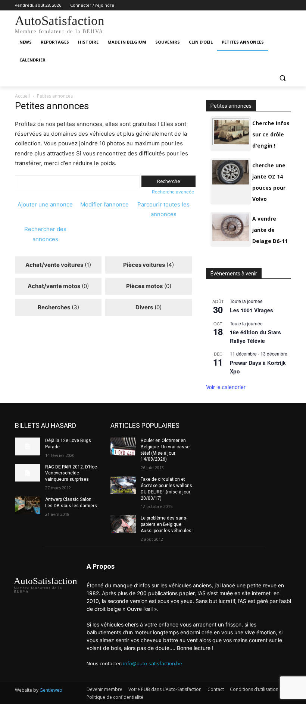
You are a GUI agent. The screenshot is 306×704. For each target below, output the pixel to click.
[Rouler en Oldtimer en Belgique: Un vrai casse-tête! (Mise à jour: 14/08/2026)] (123, 446)
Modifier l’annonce (104, 204)
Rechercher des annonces (45, 233)
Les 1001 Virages (251, 310)
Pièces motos (144, 286)
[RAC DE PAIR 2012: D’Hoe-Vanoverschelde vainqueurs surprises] (27, 473)
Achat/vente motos (54, 286)
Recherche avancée (173, 192)
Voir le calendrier (226, 387)
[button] (282, 78)
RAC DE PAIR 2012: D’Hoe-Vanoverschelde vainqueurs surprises (71, 473)
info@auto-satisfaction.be (152, 663)
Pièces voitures (144, 264)
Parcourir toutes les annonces (163, 209)
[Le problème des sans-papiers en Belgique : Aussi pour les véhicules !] (123, 524)
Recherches (54, 307)
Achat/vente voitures (54, 264)
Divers (144, 307)
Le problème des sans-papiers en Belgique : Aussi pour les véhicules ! (167, 524)
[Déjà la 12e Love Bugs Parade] (27, 446)
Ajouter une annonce (45, 204)
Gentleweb (51, 690)
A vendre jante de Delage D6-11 (270, 229)
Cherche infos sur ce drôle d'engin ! (271, 134)
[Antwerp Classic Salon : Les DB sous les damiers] (27, 505)
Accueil (22, 96)
